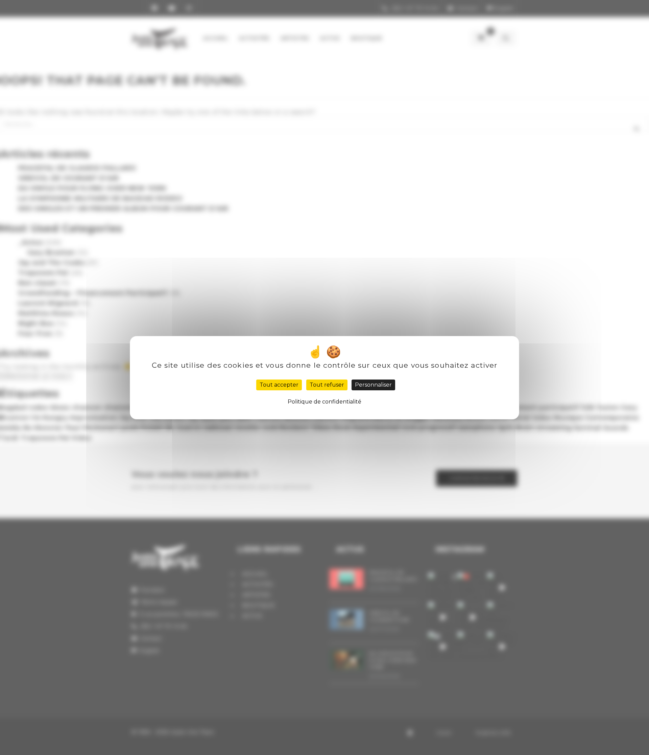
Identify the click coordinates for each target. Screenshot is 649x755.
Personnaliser (373, 385)
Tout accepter (279, 385)
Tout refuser (327, 385)
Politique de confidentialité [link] (324, 401)
